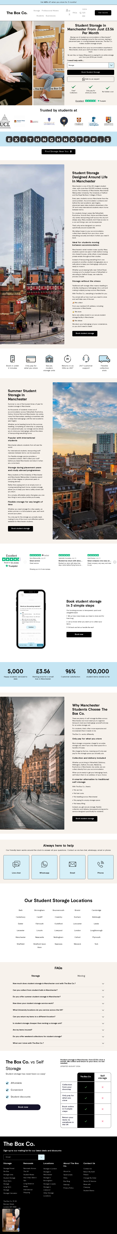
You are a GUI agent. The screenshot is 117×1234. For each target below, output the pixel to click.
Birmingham (39, 910)
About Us (66, 1171)
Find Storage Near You (57, 152)
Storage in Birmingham (47, 1179)
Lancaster (77, 924)
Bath (21, 910)
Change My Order (89, 1178)
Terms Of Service (89, 1181)
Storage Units (8, 1175)
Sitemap (66, 1185)
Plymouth (96, 937)
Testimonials (68, 1175)
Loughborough (96, 931)
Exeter (20, 924)
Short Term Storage (7, 1182)
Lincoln (40, 931)
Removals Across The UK (29, 1170)
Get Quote (103, 13)
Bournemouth (58, 910)
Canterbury (20, 917)
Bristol (77, 910)
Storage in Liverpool (47, 1188)
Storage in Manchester (47, 1173)
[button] (37, 10)
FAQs (65, 1178)
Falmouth (40, 924)
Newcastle (39, 937)
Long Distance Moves (28, 1185)
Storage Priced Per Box (8, 1170)
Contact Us (87, 1169)
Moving (81, 976)
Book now (23, 1107)
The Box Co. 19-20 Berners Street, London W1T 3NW (10, 1204)
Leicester (20, 931)
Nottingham (58, 937)
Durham (77, 917)
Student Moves (28, 1175)
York (96, 944)
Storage (35, 976)
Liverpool (58, 931)
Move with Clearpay (87, 1186)
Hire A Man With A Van (29, 1179)
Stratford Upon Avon (39, 945)
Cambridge (96, 910)
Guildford (58, 924)
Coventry (58, 917)
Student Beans (88, 1191)
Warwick (77, 944)
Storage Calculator (10, 1193)
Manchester (21, 937)
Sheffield (20, 944)
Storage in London (50, 1169)
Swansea (58, 944)
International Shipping (27, 1191)
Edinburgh (96, 917)
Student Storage (9, 1178)
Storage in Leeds (49, 1184)
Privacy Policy (68, 1188)
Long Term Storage (7, 1188)
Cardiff (40, 917)
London (77, 931)
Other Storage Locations (48, 1194)
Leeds (96, 924)
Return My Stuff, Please (89, 1173)
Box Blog (66, 1181)
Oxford (77, 937)
